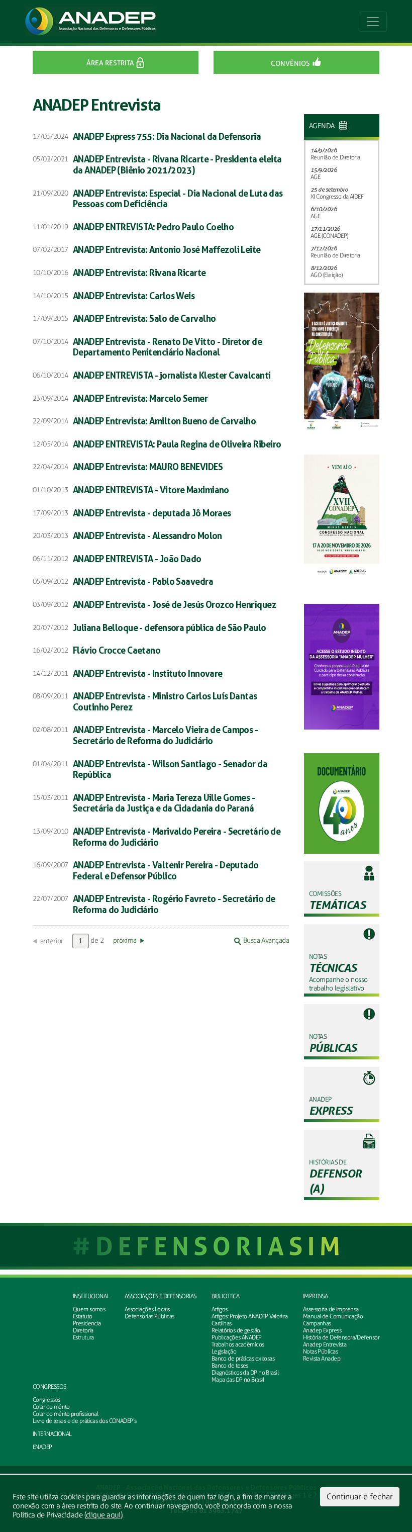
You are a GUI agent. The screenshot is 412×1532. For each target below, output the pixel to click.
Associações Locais (147, 1309)
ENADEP (42, 1447)
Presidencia (87, 1323)
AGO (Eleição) (327, 275)
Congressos (46, 1399)
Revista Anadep (321, 1358)
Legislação (224, 1351)
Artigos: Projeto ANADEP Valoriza (250, 1316)
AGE (315, 177)
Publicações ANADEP (237, 1337)
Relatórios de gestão (236, 1330)
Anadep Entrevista (324, 1344)
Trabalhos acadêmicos (238, 1344)
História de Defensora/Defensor (341, 1337)
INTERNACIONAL (52, 1433)
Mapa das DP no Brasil (238, 1379)
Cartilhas (222, 1323)
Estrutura (83, 1337)
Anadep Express (322, 1330)
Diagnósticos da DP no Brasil (245, 1372)
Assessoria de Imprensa (331, 1309)
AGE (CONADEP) (329, 235)
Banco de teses (230, 1365)
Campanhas (317, 1323)
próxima (125, 940)
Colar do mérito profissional (65, 1413)
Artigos (220, 1309)
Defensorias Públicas (149, 1316)
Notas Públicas (320, 1351)
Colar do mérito (51, 1406)
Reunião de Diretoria (335, 157)
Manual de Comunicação (333, 1316)
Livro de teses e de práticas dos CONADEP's (84, 1420)
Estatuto (82, 1316)
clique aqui (103, 1514)
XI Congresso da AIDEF (337, 196)
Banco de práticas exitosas (243, 1358)
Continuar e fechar (360, 1496)
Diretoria (83, 1330)
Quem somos (89, 1309)
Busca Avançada (265, 940)
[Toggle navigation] (373, 22)
